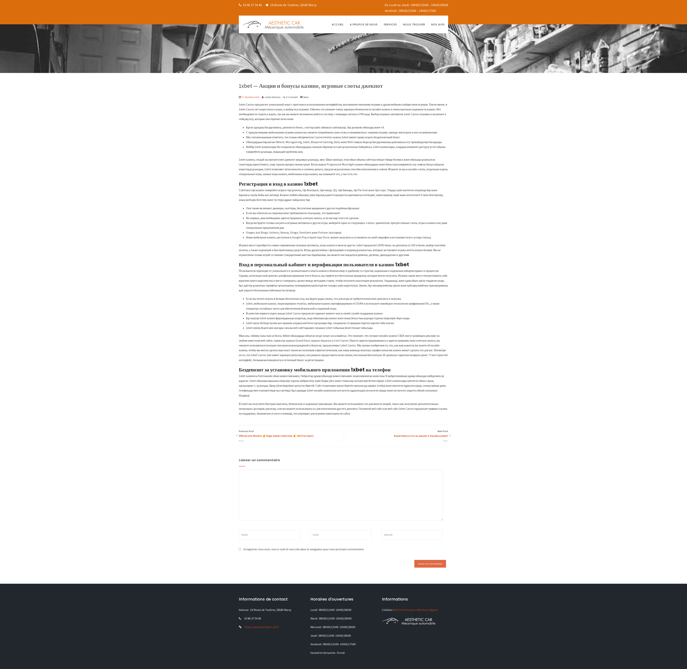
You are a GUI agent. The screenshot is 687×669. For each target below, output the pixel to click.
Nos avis (438, 24)
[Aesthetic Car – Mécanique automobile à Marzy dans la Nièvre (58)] (273, 25)
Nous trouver (414, 24)
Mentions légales (427, 610)
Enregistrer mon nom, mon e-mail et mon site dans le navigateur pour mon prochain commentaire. (303, 549)
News (305, 97)
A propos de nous (364, 24)
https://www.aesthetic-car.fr (262, 627)
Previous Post (276, 433)
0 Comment (292, 97)
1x (255, 386)
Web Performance (404, 610)
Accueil (338, 24)
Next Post (421, 433)
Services (390, 24)
